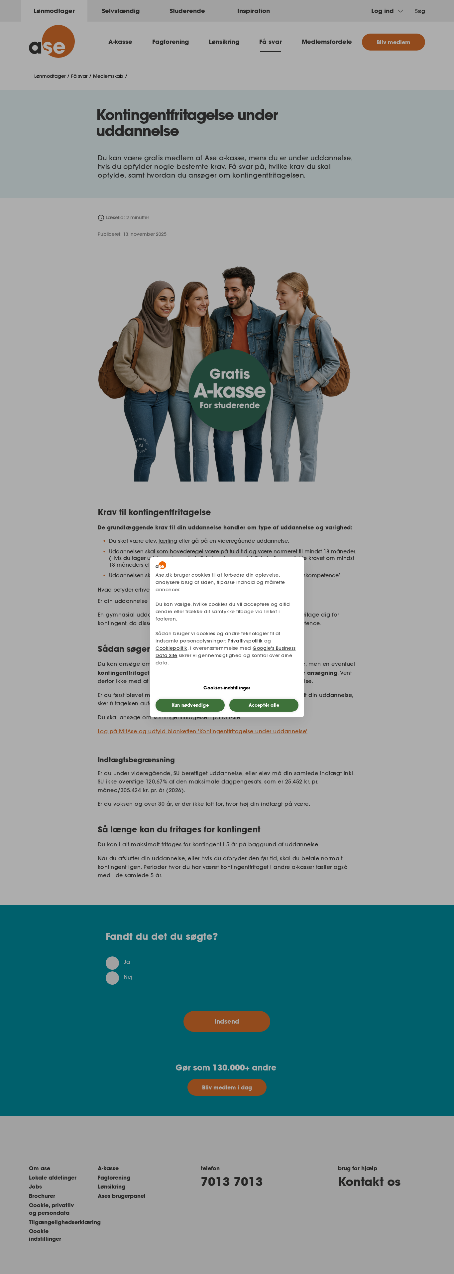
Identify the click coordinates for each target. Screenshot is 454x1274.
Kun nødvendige (190, 705)
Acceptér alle (264, 705)
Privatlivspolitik (245, 641)
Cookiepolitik (171, 648)
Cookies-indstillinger (226, 688)
